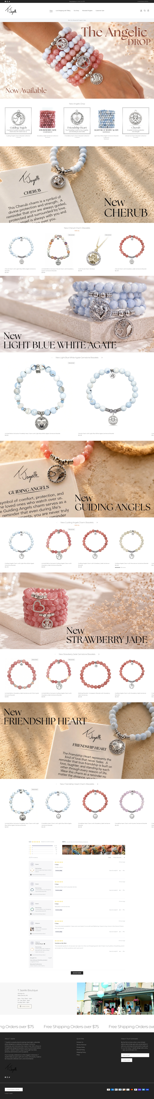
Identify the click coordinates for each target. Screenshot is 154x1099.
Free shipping (72, 1)
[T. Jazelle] (11, 10)
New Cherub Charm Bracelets (77, 228)
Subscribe (126, 1060)
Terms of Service (81, 1044)
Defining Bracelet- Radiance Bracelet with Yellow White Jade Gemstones (42, 950)
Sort (109, 857)
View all (77, 230)
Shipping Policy (81, 1052)
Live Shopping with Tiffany (63, 10)
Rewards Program (87, 10)
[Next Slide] (124, 850)
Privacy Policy (81, 1047)
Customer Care (100, 10)
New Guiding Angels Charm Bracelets (77, 522)
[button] (67, 850)
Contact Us (80, 1042)
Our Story (76, 10)
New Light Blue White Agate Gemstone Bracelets (77, 357)
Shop (51, 10)
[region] (93, 850)
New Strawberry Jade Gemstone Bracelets (77, 654)
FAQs (78, 1054)
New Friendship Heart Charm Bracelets (77, 784)
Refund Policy (81, 1049)
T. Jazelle (10, 1093)
